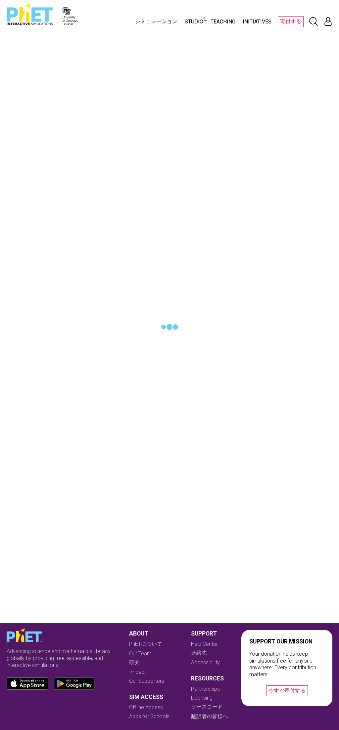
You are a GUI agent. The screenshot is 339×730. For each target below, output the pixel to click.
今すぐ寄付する (287, 690)
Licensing (202, 698)
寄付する (290, 21)
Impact (137, 672)
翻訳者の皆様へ (209, 716)
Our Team (140, 653)
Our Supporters (146, 681)
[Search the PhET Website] (313, 21)
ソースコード (207, 707)
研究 (134, 662)
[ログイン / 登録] (328, 21)
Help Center (204, 644)
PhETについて (145, 644)
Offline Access (146, 707)
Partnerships (205, 689)
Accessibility (205, 662)
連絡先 (199, 653)
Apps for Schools (149, 716)
